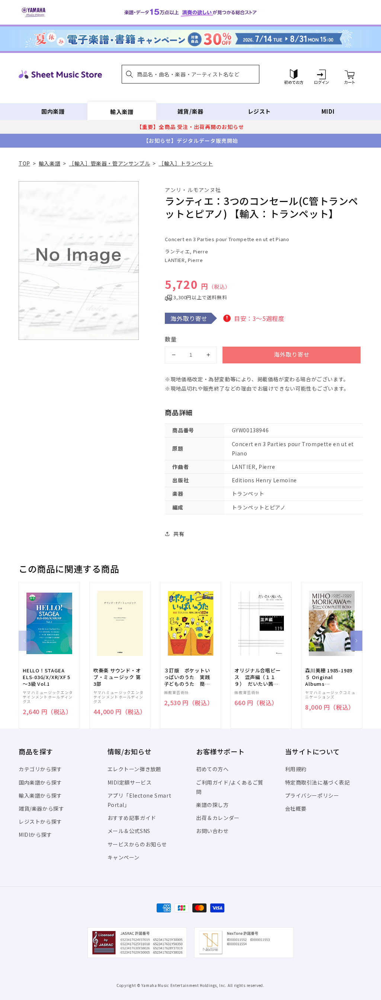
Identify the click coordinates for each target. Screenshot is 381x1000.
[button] (190, 74)
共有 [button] (178, 533)
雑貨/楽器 (190, 111)
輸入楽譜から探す (40, 795)
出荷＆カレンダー (218, 817)
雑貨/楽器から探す (41, 808)
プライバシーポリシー (312, 795)
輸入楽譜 (121, 111)
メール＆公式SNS (129, 831)
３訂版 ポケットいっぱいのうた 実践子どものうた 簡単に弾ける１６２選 (187, 677)
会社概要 (296, 808)
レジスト (259, 111)
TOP (24, 163)
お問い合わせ (212, 831)
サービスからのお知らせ (137, 844)
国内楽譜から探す (40, 782)
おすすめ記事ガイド (132, 817)
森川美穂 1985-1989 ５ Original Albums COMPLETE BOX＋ (328, 677)
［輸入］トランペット (186, 163)
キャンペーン (124, 857)
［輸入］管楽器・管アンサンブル (109, 163)
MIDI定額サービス (130, 782)
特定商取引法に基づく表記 (317, 782)
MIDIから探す (35, 834)
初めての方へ (212, 769)
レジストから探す (40, 821)
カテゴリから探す (40, 769)
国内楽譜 (52, 111)
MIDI (327, 111)
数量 (171, 339)
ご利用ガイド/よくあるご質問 (229, 787)
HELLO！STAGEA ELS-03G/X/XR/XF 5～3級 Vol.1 (46, 677)
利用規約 (296, 769)
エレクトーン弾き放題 (134, 769)
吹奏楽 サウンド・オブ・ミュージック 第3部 (117, 677)
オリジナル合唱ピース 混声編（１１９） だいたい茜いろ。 (257, 677)
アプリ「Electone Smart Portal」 (140, 800)
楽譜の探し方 (212, 804)
